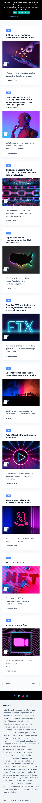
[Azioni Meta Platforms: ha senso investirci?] (20, 455)
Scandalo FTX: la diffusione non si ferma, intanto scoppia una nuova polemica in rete (20, 307)
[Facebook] (15, 696)
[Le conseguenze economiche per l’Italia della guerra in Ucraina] (20, 392)
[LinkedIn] (27, 696)
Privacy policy (24, 12)
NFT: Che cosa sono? (15, 562)
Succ (34, 684)
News (8, 30)
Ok (15, 12)
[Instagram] (23, 696)
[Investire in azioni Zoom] (20, 642)
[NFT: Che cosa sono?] (20, 580)
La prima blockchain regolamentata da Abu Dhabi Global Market (19, 240)
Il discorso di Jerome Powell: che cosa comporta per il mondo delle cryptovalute (21, 172)
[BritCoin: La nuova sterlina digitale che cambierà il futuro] (20, 54)
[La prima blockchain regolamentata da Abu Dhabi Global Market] (20, 260)
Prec (8, 684)
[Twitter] (19, 696)
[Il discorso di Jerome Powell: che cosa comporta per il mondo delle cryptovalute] (20, 192)
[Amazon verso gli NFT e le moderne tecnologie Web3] (20, 520)
